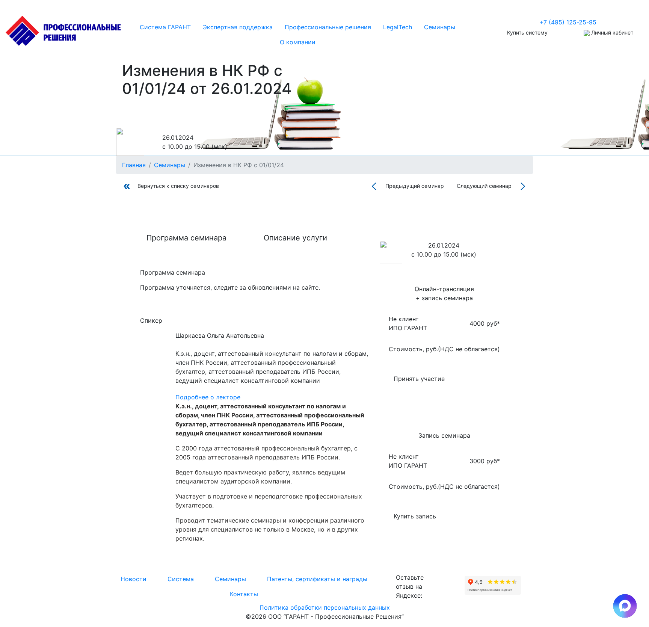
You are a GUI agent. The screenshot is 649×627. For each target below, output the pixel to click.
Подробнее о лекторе (207, 397)
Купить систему (527, 32)
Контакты (244, 594)
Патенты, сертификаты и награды (317, 579)
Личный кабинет (611, 32)
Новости (133, 579)
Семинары (230, 579)
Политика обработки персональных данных (325, 607)
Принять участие (419, 378)
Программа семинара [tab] (186, 237)
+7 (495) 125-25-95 (567, 22)
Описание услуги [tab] (295, 237)
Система (181, 579)
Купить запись (415, 516)
